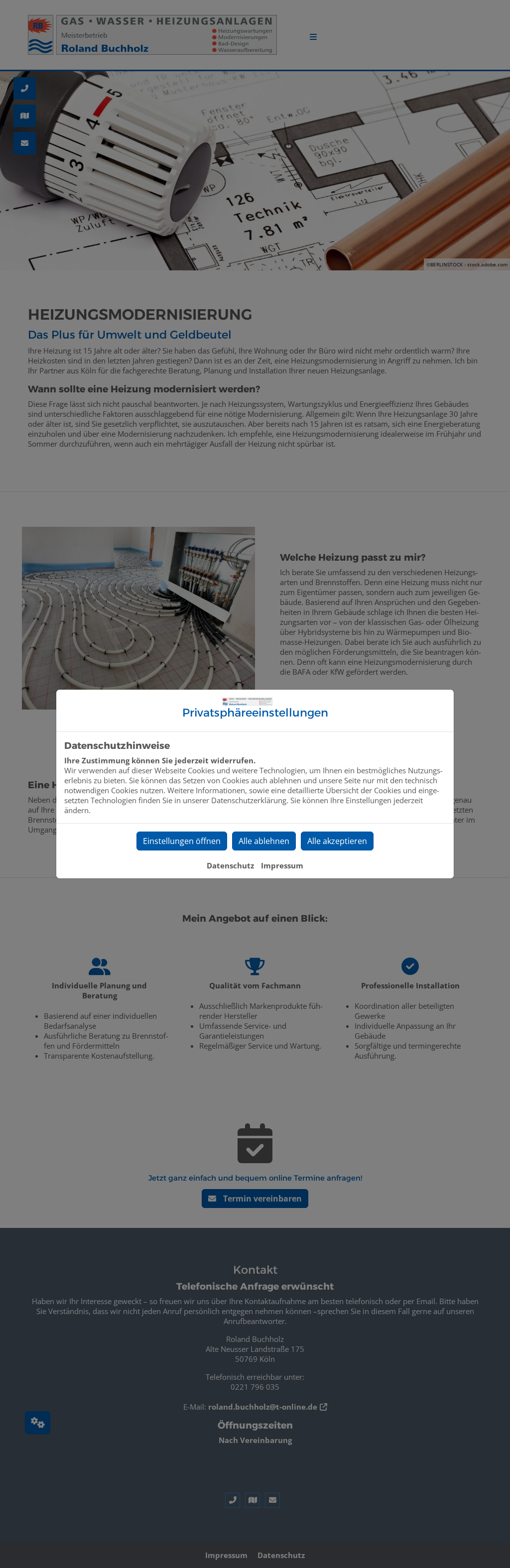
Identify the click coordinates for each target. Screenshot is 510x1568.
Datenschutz (230, 865)
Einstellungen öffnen (182, 841)
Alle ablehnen (264, 841)
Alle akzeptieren (337, 841)
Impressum (282, 865)
